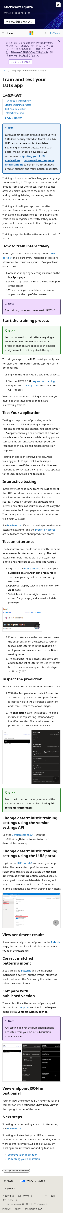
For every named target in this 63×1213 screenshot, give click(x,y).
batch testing (14, 525)
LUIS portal (30, 568)
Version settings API (23, 834)
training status (31, 385)
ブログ (41, 1195)
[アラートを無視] (58, 4)
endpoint (24, 1007)
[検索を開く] (46, 33)
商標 (17, 1208)
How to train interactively (18, 100)
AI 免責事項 (8, 1195)
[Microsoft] (31, 33)
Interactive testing (14, 112)
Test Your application (15, 108)
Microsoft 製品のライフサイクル (29, 52)
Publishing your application (24, 1159)
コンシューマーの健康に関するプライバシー (23, 1204)
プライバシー (8, 1200)
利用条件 (6, 1208)
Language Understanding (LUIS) (27, 70)
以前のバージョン (26, 1195)
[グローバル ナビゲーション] (3, 33)
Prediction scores (45, 529)
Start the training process (18, 104)
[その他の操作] (58, 70)
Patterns (26, 970)
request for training (43, 381)
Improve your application (22, 1154)
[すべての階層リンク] (5, 70)
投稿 (53, 1195)
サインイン (55, 33)
